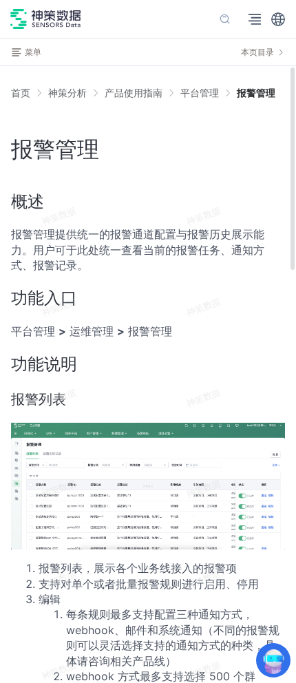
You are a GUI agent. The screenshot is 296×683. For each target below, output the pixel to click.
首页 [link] (20, 93)
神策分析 (67, 92)
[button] (278, 19)
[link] (67, 93)
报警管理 (256, 92)
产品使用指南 (133, 92)
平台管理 (199, 92)
